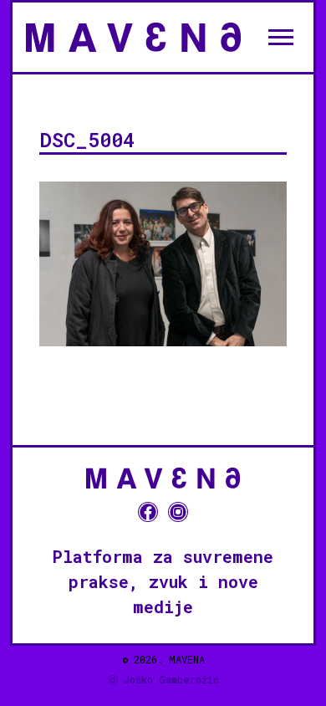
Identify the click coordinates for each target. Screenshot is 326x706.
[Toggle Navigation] (281, 36)
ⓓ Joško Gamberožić (163, 679)
